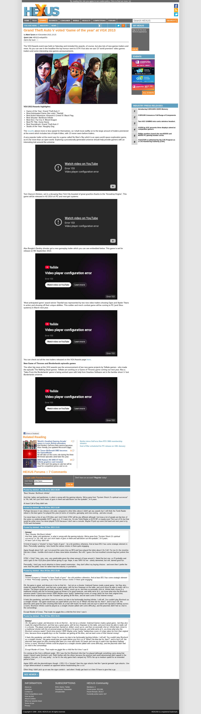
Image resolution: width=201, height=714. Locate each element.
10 (71, 460)
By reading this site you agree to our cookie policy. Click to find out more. (99, 1)
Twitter (67, 687)
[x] (130, 1)
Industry (44, 26)
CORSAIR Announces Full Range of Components (157, 115)
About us (28, 687)
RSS (57, 687)
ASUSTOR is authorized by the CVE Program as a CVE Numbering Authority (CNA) (156, 140)
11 (71, 451)
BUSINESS (53, 21)
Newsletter (68, 689)
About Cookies (30, 699)
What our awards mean (33, 701)
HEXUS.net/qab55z (40, 38)
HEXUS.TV (86, 21)
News (53, 26)
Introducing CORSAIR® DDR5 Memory (153, 109)
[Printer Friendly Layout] (128, 26)
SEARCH (171, 21)
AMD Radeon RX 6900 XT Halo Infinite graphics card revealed (50, 461)
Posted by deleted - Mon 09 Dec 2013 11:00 (41, 508)
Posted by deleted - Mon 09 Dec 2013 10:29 (42, 490)
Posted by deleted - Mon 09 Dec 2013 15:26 (42, 571)
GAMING (43, 21)
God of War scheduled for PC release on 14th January (102, 446)
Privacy (27, 706)
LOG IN (135, 49)
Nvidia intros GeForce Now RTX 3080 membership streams (101, 442)
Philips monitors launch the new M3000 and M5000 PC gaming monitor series (155, 134)
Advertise (28, 689)
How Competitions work (33, 694)
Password (28, 484)
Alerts (62, 687)
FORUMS (112, 21)
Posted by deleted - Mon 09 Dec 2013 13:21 (42, 527)
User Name (29, 481)
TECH (34, 21)
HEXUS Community (97, 683)
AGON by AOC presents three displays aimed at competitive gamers (156, 128)
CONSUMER (65, 21)
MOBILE (76, 21)
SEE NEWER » (31, 674)
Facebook (59, 689)
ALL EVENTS (148, 93)
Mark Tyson (30, 35)
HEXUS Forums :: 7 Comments (45, 472)
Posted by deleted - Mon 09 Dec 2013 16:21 (42, 616)
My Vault (32, 40)
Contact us (29, 692)
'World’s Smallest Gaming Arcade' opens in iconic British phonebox (51, 442)
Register (97, 478)
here (89, 359)
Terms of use (29, 703)
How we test (29, 696)
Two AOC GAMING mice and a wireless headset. (156, 121)
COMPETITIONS (99, 21)
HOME (26, 21)
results (31, 131)
